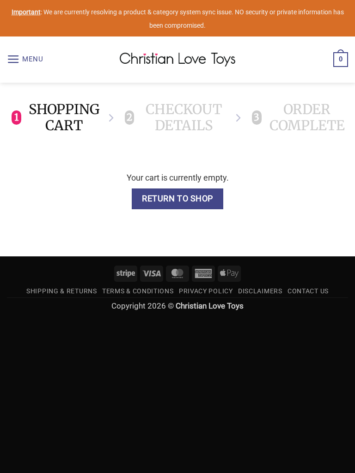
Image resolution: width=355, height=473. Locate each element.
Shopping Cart (56, 117)
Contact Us (308, 291)
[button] (25, 59)
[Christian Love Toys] (177, 60)
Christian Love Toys (210, 306)
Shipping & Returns (61, 291)
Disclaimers (260, 291)
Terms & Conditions (138, 291)
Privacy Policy (206, 291)
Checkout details (174, 117)
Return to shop (177, 198)
